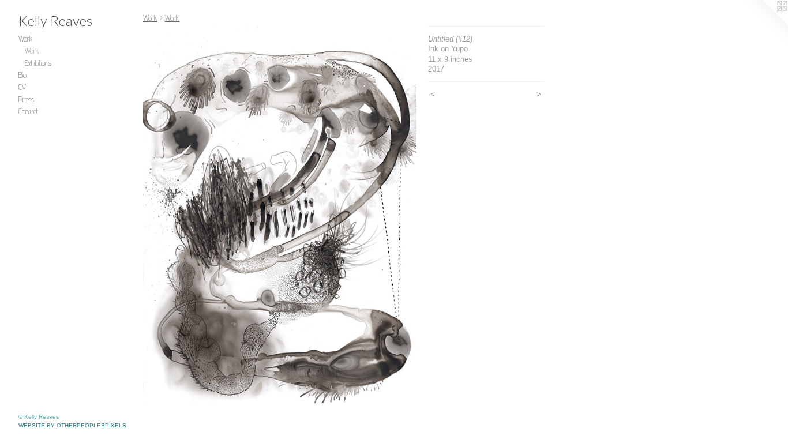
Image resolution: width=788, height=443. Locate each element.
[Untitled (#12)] (279, 214)
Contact (28, 111)
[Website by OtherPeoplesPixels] (765, 23)
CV (22, 87)
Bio (22, 75)
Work (25, 38)
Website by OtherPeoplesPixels (72, 425)
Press (26, 99)
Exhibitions (38, 62)
